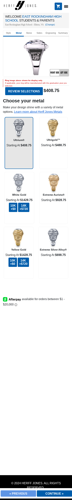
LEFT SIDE (63, 72)
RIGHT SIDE (54, 72)
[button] (38, 111)
